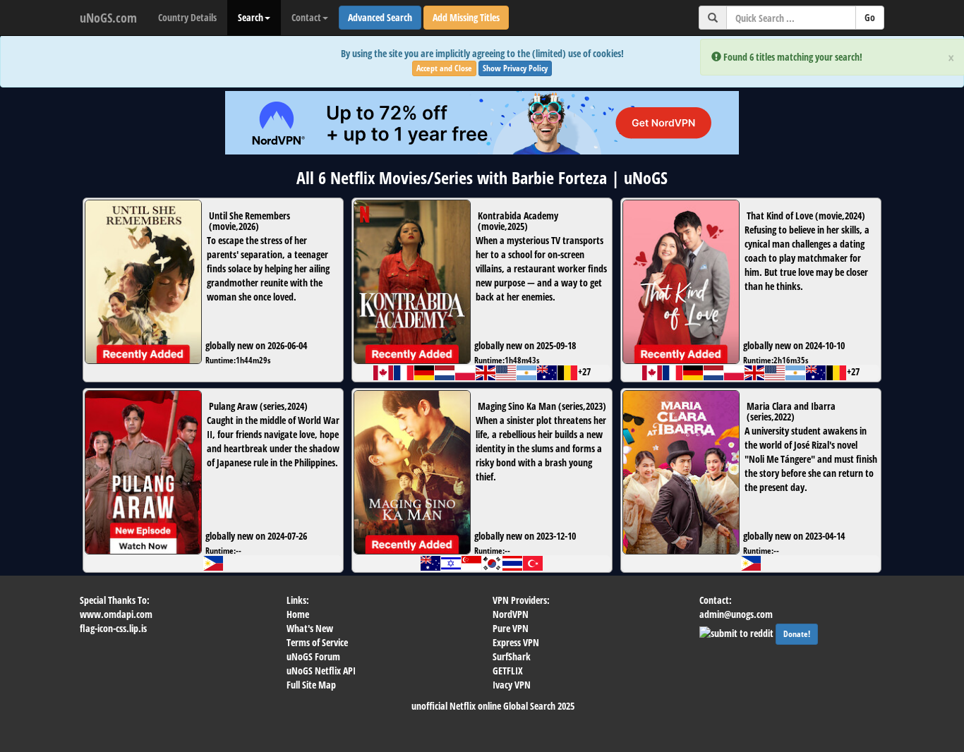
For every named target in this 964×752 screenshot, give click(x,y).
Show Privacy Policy (515, 68)
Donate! (796, 634)
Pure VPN (511, 628)
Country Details (187, 17)
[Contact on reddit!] (737, 631)
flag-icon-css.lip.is (113, 628)
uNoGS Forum (313, 656)
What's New (310, 628)
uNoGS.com (108, 17)
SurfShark (512, 656)
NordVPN (511, 614)
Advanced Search (380, 17)
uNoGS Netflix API (321, 670)
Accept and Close (444, 68)
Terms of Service (317, 642)
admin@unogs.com (736, 614)
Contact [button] (306, 17)
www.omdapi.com (116, 614)
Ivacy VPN (512, 684)
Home (298, 614)
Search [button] (250, 17)
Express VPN (516, 642)
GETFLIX (508, 670)
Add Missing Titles (466, 17)
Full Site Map (311, 684)
